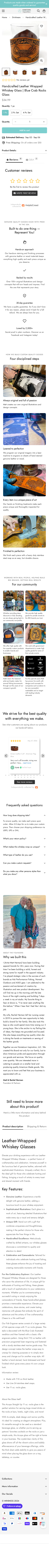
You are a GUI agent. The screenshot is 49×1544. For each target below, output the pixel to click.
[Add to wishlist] (41, 26)
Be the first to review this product (24, 186)
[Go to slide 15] (18, 777)
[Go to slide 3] (12, 775)
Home (4, 17)
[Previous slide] (6, 756)
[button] (44, 11)
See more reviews (24, 781)
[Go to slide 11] (37, 775)
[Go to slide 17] (24, 777)
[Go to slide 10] (33, 775)
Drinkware (16, 17)
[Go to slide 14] (15, 777)
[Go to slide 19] (30, 777)
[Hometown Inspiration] (24, 11)
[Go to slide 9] (30, 775)
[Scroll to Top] (44, 1530)
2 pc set (15, 112)
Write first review (26, 193)
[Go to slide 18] (27, 777)
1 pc (5, 112)
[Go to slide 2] (8, 775)
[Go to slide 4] (15, 775)
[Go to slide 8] (27, 775)
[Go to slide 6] (21, 775)
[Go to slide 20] (33, 777)
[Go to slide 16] (21, 777)
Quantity (6, 121)
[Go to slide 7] (24, 775)
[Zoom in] (41, 60)
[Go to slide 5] (18, 775)
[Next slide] (43, 756)
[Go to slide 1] (5, 775)
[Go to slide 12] (40, 775)
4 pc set (26, 112)
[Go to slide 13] (43, 775)
